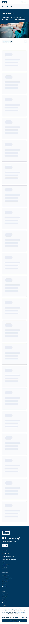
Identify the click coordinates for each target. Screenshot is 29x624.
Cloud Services (5, 581)
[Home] (4, 2)
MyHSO (4, 605)
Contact (4, 602)
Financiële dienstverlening (8, 556)
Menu (24, 2)
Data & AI (4, 583)
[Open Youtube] (6, 545)
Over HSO (4, 597)
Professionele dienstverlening (9, 559)
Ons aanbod (5, 586)
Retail (3, 562)
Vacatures (4, 599)
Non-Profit (4, 567)
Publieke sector (5, 565)
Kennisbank (5, 594)
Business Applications (7, 578)
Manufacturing (5, 553)
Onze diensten (5, 575)
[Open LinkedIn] (3, 545)
